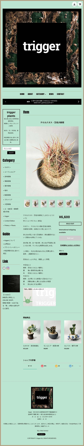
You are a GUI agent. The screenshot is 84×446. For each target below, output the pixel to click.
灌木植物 (8, 186)
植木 (6, 190)
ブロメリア (8, 199)
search (11, 153)
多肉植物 (8, 176)
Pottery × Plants (10, 225)
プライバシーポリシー (12, 247)
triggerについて (9, 240)
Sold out (70, 238)
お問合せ (7, 244)
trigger (7, 216)
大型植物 (8, 204)
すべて (30, 366)
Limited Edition (10, 221)
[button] (41, 94)
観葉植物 (8, 195)
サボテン (8, 167)
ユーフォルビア (10, 172)
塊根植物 (8, 181)
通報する (61, 250)
